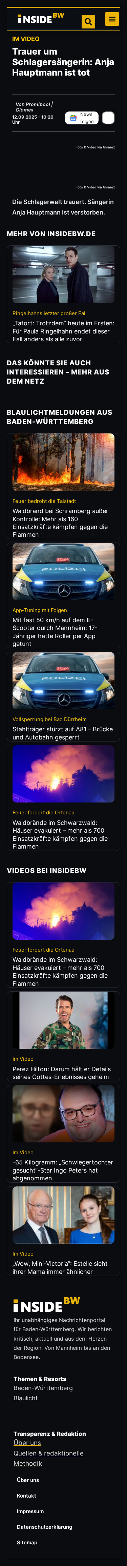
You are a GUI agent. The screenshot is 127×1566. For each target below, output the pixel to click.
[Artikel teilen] (108, 117)
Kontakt (26, 1495)
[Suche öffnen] (88, 22)
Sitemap (27, 1542)
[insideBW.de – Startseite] (42, 19)
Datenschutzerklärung (44, 1527)
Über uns (28, 1480)
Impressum (30, 1511)
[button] (112, 19)
